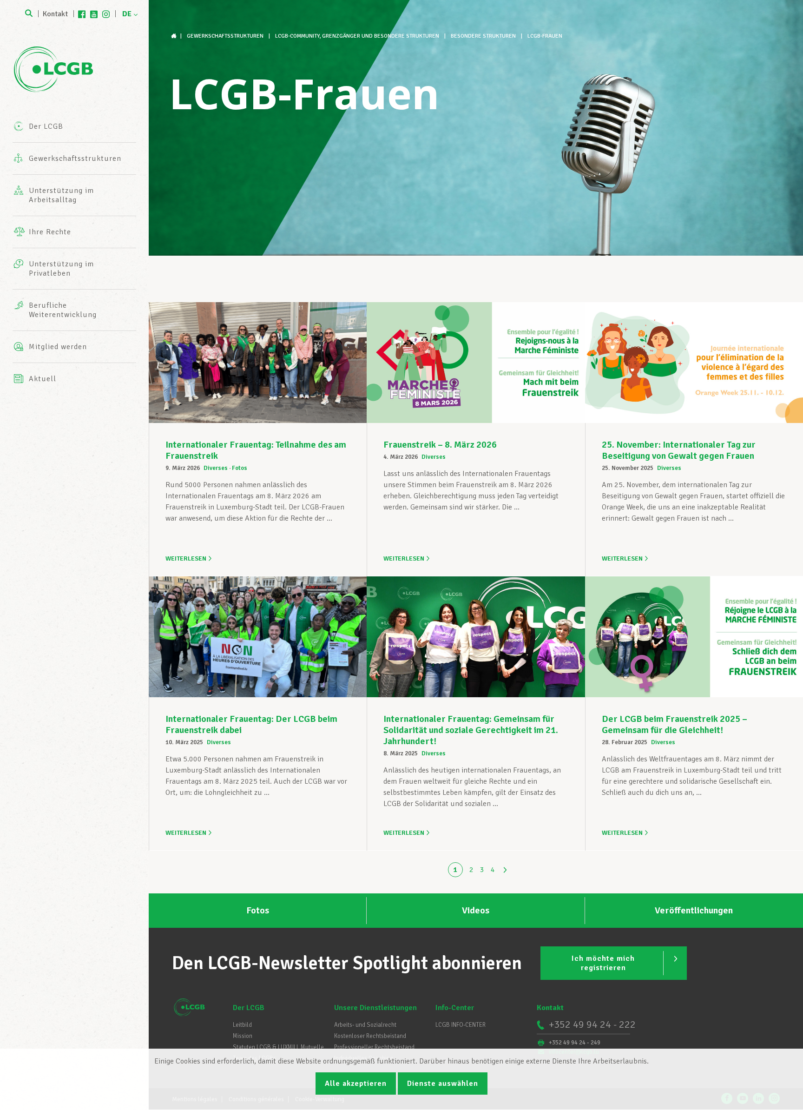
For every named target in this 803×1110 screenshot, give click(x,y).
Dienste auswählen (442, 1083)
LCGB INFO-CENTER (460, 1025)
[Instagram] (106, 14)
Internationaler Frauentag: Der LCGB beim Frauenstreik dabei (251, 724)
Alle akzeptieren (356, 1083)
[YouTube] (94, 14)
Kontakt (55, 14)
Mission (242, 1036)
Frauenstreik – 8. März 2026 (440, 444)
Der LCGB (248, 1007)
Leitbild (242, 1025)
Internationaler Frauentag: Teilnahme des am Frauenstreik (255, 450)
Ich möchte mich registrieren (603, 963)
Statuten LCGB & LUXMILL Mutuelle (278, 1047)
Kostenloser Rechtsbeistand (370, 1036)
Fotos (239, 468)
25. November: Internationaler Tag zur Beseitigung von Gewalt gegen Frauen (679, 450)
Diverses (216, 468)
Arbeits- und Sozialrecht (365, 1025)
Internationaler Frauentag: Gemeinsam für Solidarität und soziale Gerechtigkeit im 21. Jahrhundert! (470, 730)
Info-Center (454, 1007)
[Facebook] (82, 14)
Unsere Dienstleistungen (375, 1007)
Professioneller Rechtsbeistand (374, 1047)
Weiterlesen (185, 558)
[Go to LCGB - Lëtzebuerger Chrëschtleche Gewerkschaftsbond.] (174, 36)
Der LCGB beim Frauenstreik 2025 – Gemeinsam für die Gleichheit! (674, 724)
